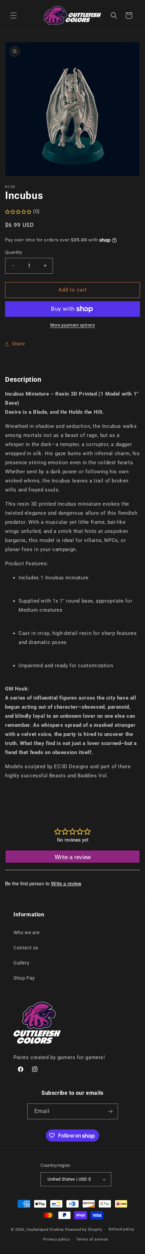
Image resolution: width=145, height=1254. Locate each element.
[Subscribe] (110, 1111)
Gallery (21, 962)
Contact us (25, 947)
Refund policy (121, 1229)
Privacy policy (56, 1239)
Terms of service (92, 1239)
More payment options (72, 325)
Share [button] (18, 343)
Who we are (26, 932)
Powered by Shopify (83, 1229)
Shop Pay (24, 978)
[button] (13, 15)
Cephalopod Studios (45, 1229)
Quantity (13, 252)
